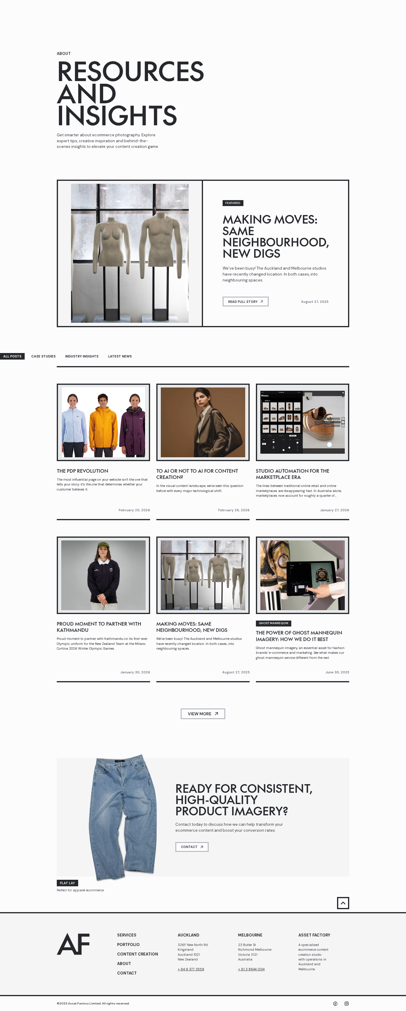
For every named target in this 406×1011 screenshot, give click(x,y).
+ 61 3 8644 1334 (251, 969)
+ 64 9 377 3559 (191, 969)
